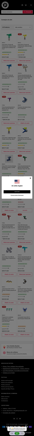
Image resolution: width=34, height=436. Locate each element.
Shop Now (17, 191)
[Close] (30, 178)
